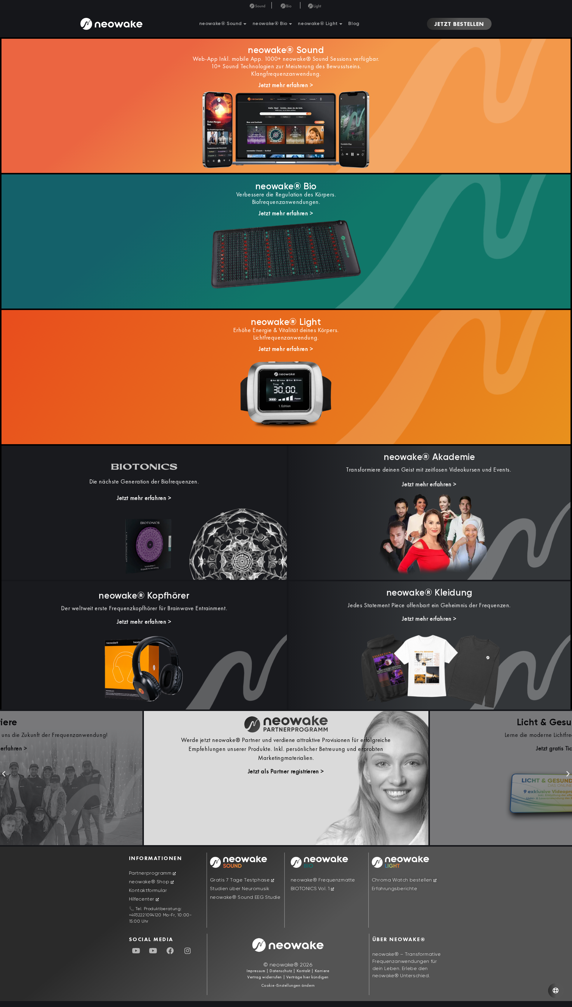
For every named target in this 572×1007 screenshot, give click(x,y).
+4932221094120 (145, 915)
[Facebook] (170, 951)
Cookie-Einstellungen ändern (288, 985)
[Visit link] (429, 534)
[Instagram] (187, 951)
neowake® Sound (220, 23)
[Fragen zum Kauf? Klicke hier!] (555, 990)
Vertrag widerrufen (265, 977)
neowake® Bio (270, 23)
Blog (353, 23)
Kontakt (303, 970)
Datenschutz (281, 970)
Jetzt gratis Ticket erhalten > (286, 748)
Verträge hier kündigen (307, 977)
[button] (4, 773)
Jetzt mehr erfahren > (286, 85)
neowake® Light (318, 23)
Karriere (321, 970)
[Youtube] (136, 951)
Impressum (256, 970)
